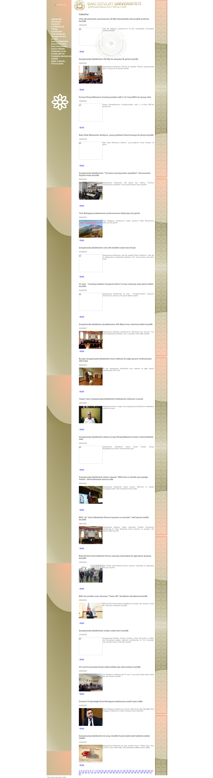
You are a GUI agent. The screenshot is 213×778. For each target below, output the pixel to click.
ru (64, 5)
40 (117, 772)
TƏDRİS (54, 59)
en (61, 5)
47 (138, 772)
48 (141, 772)
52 (80, 774)
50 (147, 772)
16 (118, 771)
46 (135, 772)
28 (80, 772)
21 (133, 771)
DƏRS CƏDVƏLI (58, 61)
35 (101, 772)
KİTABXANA (56, 32)
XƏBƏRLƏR (56, 19)
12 (106, 771)
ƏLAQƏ (54, 39)
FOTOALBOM (57, 64)
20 (130, 771)
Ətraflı (82, 51)
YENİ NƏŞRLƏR (58, 34)
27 (152, 771)
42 (123, 772)
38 (110, 772)
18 (124, 771)
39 (114, 772)
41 (120, 772)
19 (127, 771)
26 (149, 771)
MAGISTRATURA (58, 44)
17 (121, 771)
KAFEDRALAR (57, 27)
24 (143, 771)
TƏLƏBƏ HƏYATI (58, 37)
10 (100, 771)
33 (95, 772)
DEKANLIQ (56, 22)
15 (115, 771)
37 (107, 772)
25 (146, 771)
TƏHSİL (54, 29)
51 (150, 772)
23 (140, 771)
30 (86, 772)
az (58, 5)
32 (92, 772)
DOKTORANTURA (59, 46)
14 (112, 771)
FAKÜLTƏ (55, 24)
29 (83, 772)
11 (103, 771)
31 (89, 772)
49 (144, 772)
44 (129, 772)
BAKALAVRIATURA (59, 41)
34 (98, 772)
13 (109, 771)
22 (136, 771)
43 (126, 772)
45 (132, 772)
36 (104, 772)
